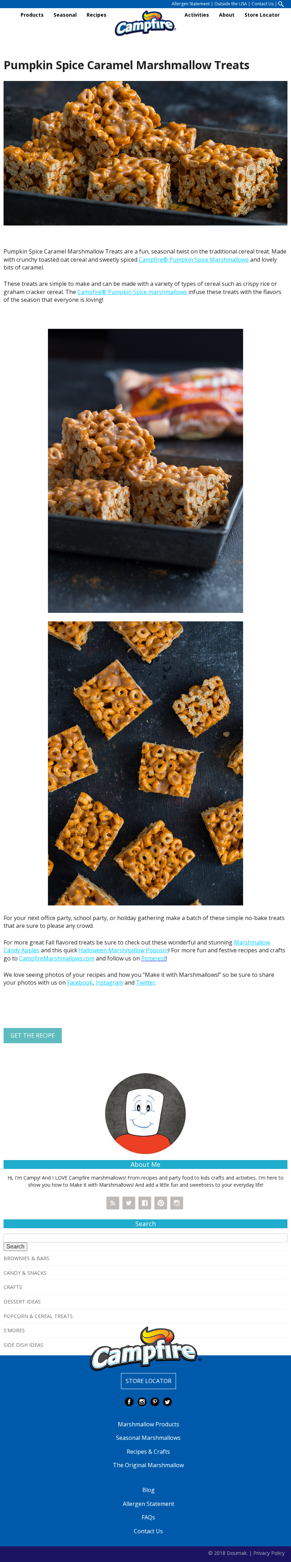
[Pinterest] (160, 1203)
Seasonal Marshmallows (148, 1438)
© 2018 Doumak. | (230, 1553)
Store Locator (262, 14)
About (227, 14)
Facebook (80, 982)
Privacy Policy (269, 1553)
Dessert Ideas (22, 1301)
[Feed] (112, 1203)
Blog (148, 1490)
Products (32, 14)
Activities (197, 14)
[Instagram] (176, 1203)
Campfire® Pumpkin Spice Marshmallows (194, 259)
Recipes (96, 14)
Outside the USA (230, 4)
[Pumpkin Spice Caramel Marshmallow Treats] (145, 153)
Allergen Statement (191, 4)
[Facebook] (144, 1203)
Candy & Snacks (25, 1272)
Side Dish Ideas (23, 1344)
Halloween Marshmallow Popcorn (124, 950)
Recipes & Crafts (148, 1451)
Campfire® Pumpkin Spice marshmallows (132, 292)
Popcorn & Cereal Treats (38, 1316)
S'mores (14, 1330)
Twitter (145, 982)
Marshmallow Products (148, 1424)
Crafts (13, 1287)
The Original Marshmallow (148, 1465)
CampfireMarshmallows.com (56, 958)
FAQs (148, 1517)
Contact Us (263, 4)
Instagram (109, 982)
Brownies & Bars (26, 1258)
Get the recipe (33, 1035)
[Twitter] (128, 1203)
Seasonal (65, 14)
